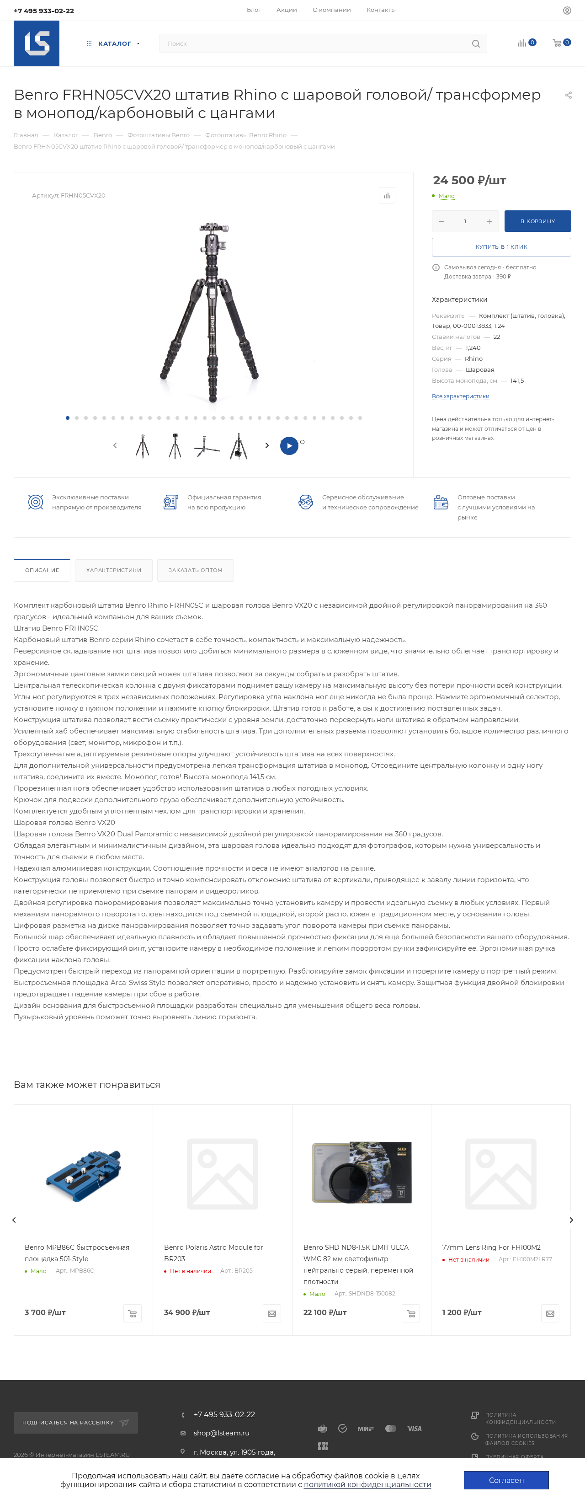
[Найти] (476, 43)
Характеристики (113, 570)
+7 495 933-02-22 (44, 10)
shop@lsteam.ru (222, 1433)
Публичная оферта (514, 1457)
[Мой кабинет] (567, 11)
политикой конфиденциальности (367, 1484)
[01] (213, 309)
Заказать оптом (196, 570)
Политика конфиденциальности (520, 1418)
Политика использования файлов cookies (526, 1439)
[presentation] (114, 446)
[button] (67, 418)
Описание (42, 570)
